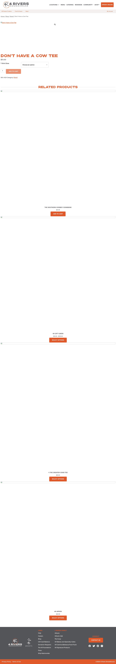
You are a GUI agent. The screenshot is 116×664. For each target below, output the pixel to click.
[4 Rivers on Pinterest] (97, 645)
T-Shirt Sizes (5, 63)
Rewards (78, 5)
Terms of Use (16, 661)
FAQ (39, 633)
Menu (63, 5)
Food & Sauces (18, 11)
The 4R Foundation (44, 647)
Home (3, 16)
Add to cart (58, 214)
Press (40, 650)
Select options (58, 340)
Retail (27, 11)
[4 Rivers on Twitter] (93, 645)
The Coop (58, 639)
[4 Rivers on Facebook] (89, 645)
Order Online (107, 5)
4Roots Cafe (59, 636)
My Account (110, 11)
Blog (39, 639)
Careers (40, 636)
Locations (53, 5)
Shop (97, 5)
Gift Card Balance (44, 642)
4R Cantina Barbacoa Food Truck (66, 644)
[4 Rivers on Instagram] (102, 645)
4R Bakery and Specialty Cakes (65, 642)
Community (87, 5)
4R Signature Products (62, 647)
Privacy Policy (6, 661)
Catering (70, 5)
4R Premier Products (7, 11)
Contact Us (95, 640)
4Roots (57, 633)
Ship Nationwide (44, 653)
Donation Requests (44, 644)
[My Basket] (114, 11)
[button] (54, 24)
